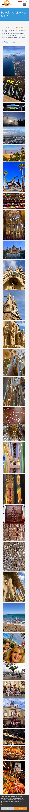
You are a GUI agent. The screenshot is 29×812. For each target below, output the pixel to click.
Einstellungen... (4, 804)
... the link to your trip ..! (9, 42)
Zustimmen (20, 808)
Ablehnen (8, 808)
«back (3, 24)
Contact (24, 1)
